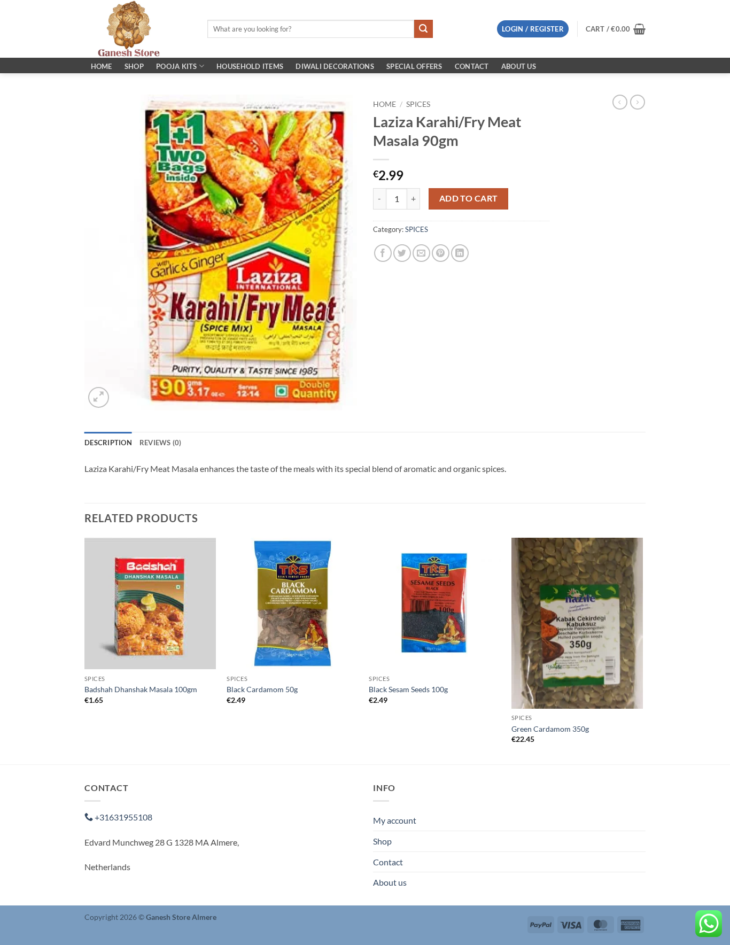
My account (394, 820)
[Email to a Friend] (421, 253)
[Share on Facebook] (383, 253)
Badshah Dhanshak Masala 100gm (140, 689)
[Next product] (619, 102)
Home (101, 66)
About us (518, 66)
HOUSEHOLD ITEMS (249, 66)
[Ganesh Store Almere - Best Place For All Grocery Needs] (137, 29)
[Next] (642, 650)
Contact (472, 66)
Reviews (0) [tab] (160, 442)
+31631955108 (122, 817)
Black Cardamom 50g (262, 689)
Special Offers (414, 66)
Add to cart (468, 198)
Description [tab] (108, 442)
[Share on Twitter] (402, 253)
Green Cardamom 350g (550, 728)
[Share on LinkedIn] (460, 253)
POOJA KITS (176, 66)
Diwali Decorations (335, 66)
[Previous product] (637, 102)
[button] (533, 29)
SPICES (418, 104)
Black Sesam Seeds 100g (408, 689)
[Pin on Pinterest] (440, 253)
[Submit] (423, 29)
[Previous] (85, 650)
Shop (134, 66)
